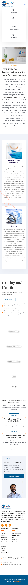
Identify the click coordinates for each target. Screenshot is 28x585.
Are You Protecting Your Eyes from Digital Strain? (14, 436)
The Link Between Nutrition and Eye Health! (14, 420)
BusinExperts (17, 581)
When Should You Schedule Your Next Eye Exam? (14, 402)
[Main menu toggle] (24, 4)
